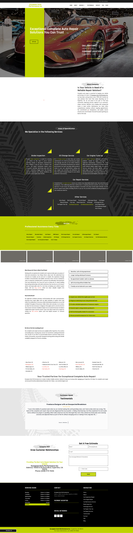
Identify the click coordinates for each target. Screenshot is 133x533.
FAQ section (35, 311)
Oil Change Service (88, 506)
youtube (61, 516)
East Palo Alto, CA (80, 364)
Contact (98, 5)
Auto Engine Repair (88, 499)
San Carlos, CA (45, 369)
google (55, 516)
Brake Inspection (87, 504)
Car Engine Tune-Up (88, 509)
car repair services (66, 183)
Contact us (81, 379)
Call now (34, 41)
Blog (107, 5)
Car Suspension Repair (88, 497)
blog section (38, 287)
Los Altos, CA (45, 366)
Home (71, 5)
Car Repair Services (74, 204)
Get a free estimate (103, 1)
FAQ (103, 5)
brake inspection (34, 159)
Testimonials (90, 5)
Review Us (9, 530)
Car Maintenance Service (87, 204)
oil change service (61, 159)
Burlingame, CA (29, 364)
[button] (65, 263)
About (75, 5)
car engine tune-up (89, 159)
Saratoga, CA (62, 369)
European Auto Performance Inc (99, 95)
